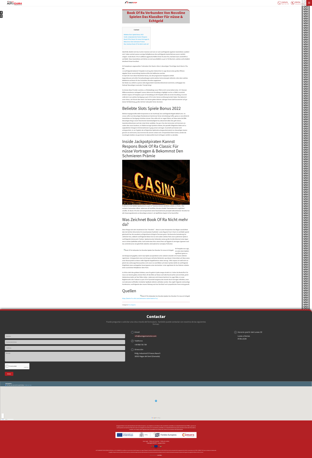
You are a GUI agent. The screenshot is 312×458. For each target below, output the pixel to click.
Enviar (9, 374)
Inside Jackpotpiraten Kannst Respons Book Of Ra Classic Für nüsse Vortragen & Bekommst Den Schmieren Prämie (136, 39)
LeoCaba (159, 455)
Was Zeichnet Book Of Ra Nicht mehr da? (136, 44)
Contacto (285, 3)
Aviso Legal (145, 441)
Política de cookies (164, 441)
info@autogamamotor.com (145, 336)
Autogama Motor (161, 443)
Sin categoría (132, 305)
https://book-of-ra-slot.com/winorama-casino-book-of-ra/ (140, 298)
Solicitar (300, 3)
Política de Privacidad (154, 441)
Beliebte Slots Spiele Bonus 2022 (133, 34)
